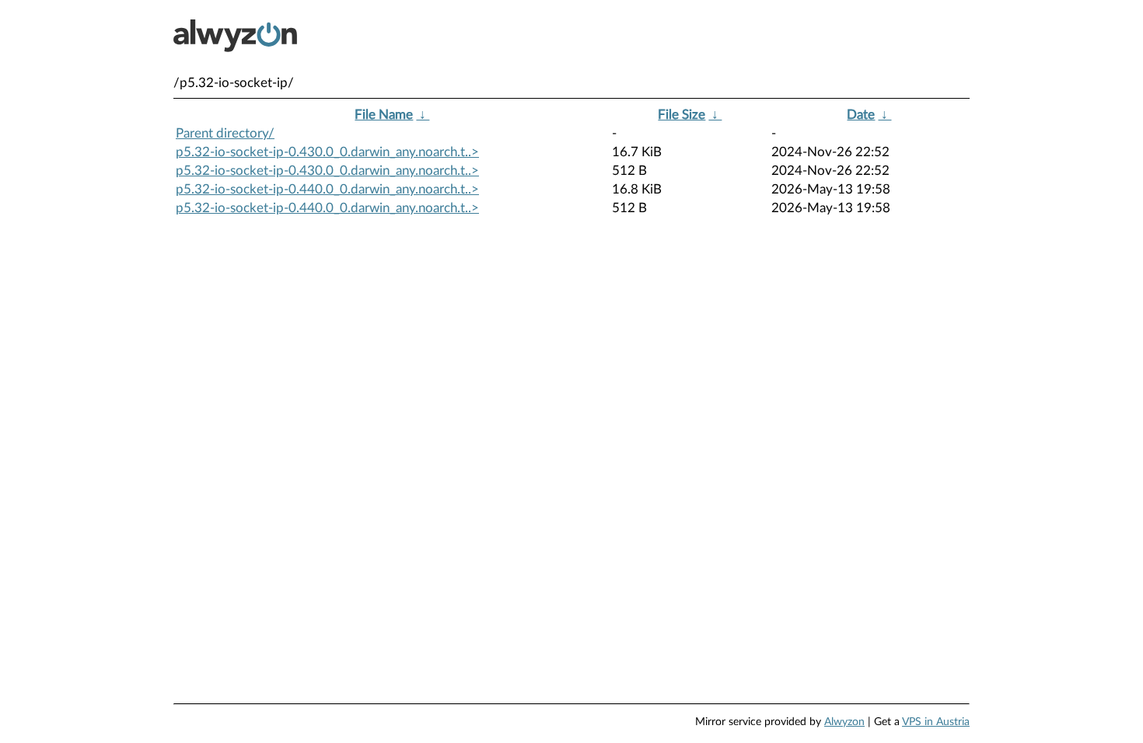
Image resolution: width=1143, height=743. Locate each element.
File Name (384, 114)
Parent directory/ (225, 133)
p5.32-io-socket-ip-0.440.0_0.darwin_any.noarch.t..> (327, 189)
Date (861, 114)
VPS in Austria (936, 722)
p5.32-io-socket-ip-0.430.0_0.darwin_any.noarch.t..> (327, 152)
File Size (681, 114)
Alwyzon (844, 722)
